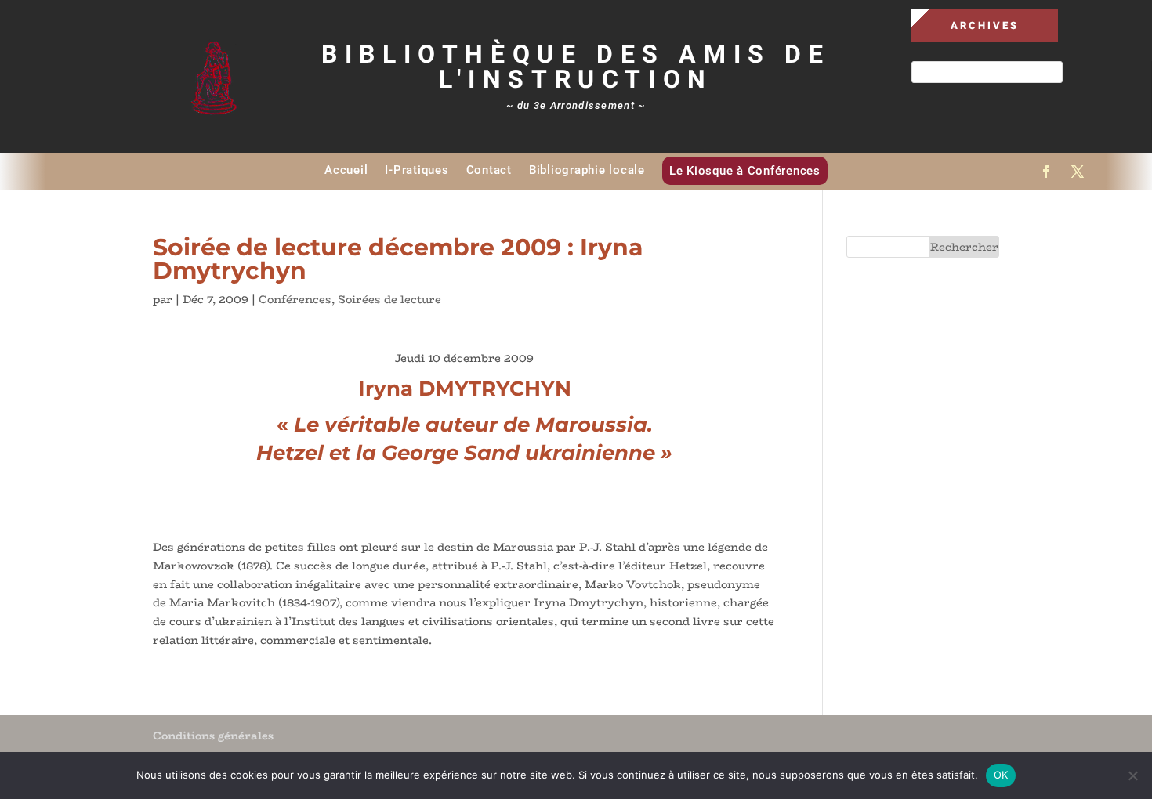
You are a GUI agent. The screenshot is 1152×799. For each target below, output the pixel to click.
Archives (985, 25)
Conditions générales (213, 735)
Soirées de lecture (389, 299)
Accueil (346, 170)
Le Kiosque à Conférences (745, 171)
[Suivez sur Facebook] (1046, 171)
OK (1001, 774)
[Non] (1132, 775)
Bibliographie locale (587, 170)
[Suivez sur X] (1077, 171)
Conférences (295, 299)
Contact (489, 170)
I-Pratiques (416, 170)
